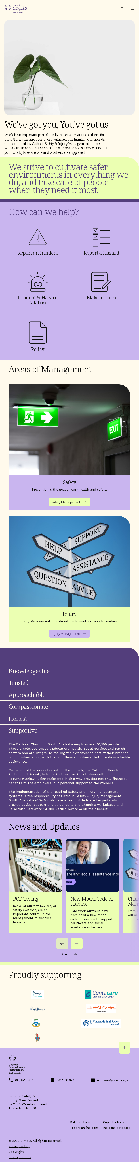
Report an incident (84, 1128)
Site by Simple (20, 1157)
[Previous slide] (62, 943)
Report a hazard (115, 1122)
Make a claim (80, 1122)
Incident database (116, 1128)
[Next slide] (77, 943)
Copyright (16, 1152)
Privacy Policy (19, 1146)
